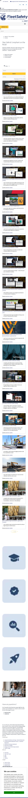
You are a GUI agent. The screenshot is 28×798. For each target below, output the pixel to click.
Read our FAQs (8, 712)
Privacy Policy (7, 763)
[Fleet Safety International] (14, 721)
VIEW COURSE (10, 100)
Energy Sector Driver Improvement (12, 746)
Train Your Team (8, 754)
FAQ (5, 755)
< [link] (10, 531)
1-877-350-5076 (5, 1)
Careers (6, 758)
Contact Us (7, 713)
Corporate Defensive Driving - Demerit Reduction (14, 740)
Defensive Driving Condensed (11, 744)
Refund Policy (7, 765)
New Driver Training (8, 745)
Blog (5, 756)
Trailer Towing (7, 748)
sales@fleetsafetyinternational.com (19, 1)
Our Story (6, 752)
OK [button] (14, 792)
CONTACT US (4, 27)
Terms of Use (7, 762)
